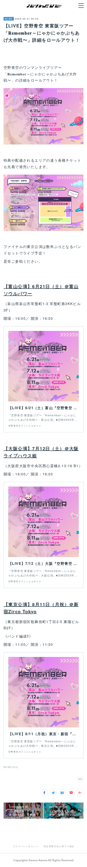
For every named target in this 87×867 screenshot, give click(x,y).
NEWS (9, 18)
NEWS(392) (11, 767)
